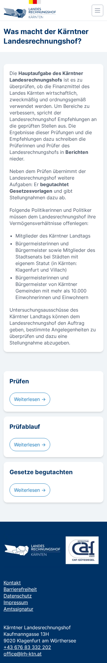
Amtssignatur (18, 609)
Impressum (16, 602)
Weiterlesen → (30, 399)
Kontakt (12, 583)
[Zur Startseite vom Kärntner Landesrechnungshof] (30, 9)
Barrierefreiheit (20, 589)
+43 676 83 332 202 (27, 647)
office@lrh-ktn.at (23, 654)
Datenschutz (18, 596)
